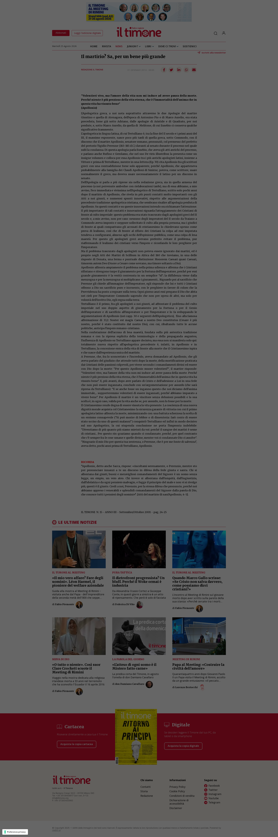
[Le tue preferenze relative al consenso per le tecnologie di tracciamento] (15, 832)
